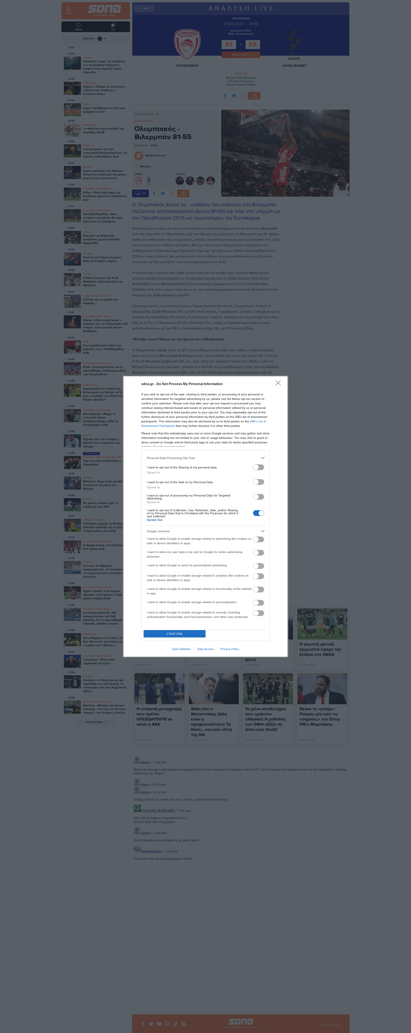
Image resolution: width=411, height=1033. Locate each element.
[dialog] (205, 516)
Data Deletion (181, 649)
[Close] (279, 384)
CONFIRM (175, 633)
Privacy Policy (229, 649)
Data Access (205, 649)
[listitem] (205, 458)
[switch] (258, 467)
